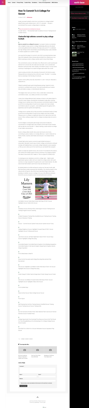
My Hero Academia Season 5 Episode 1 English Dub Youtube (22, 357)
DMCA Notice (55, 2)
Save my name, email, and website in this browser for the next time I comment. (36, 383)
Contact (13, 2)
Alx (44, 402)
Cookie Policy (27, 2)
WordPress (37, 402)
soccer (31, 338)
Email (39, 374)
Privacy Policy (20, 2)
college (22, 338)
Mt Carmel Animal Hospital (78, 67)
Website (21, 378)
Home (9, 2)
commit (26, 338)
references (29, 17)
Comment (21, 366)
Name (20, 374)
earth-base (79, 2)
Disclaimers (34, 2)
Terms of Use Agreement (44, 2)
